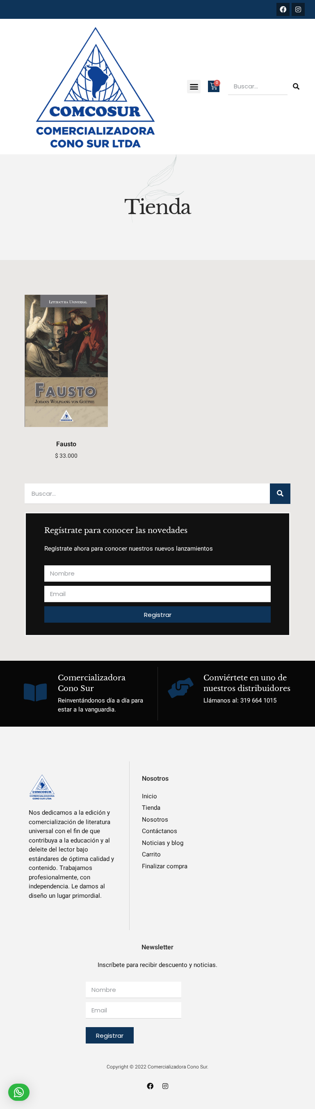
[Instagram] (298, 9)
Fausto (66, 444)
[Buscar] (296, 86)
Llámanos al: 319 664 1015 (239, 700)
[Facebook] (283, 9)
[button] (194, 86)
